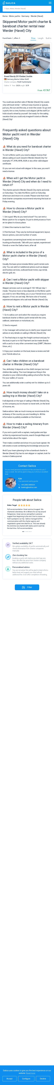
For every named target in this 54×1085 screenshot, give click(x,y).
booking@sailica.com (29, 487)
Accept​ (9, 1079)
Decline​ (43, 1079)
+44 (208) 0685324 (28, 485)
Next (49, 518)
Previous (5, 518)
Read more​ (30, 1073)
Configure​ (26, 1079)
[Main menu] (50, 3)
